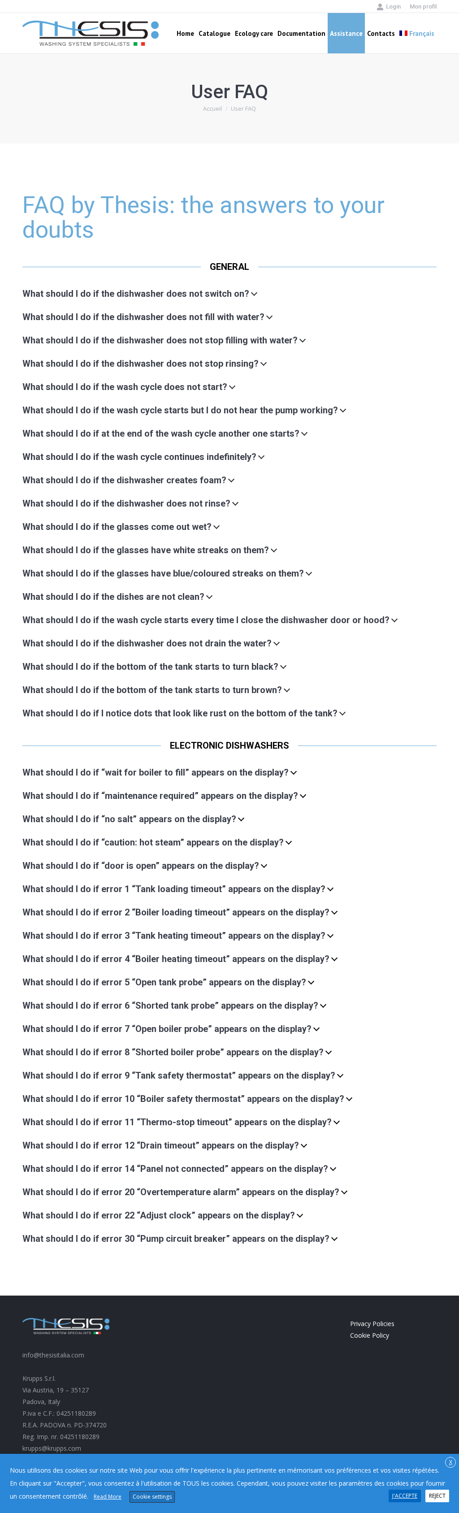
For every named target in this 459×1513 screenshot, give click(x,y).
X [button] (450, 1462)
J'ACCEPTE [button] (404, 1496)
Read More (107, 1496)
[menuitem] (423, 6)
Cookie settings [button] (152, 1496)
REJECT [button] (437, 1496)
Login (393, 6)
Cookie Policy (369, 1335)
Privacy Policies (372, 1323)
